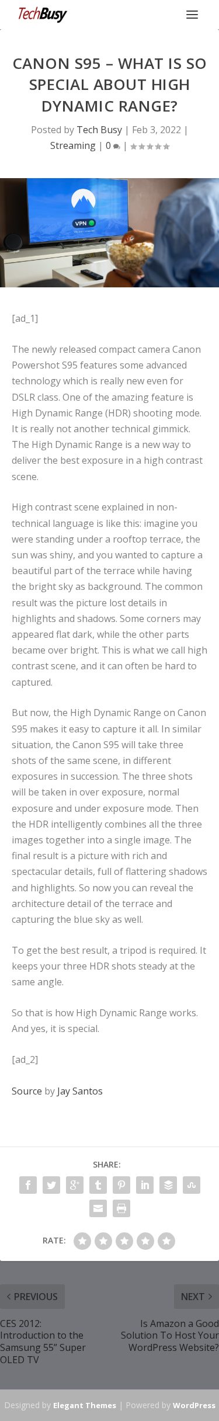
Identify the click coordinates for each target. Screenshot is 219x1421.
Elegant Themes (84, 1405)
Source (27, 1091)
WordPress (194, 1405)
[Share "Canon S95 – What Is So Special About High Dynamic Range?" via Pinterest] (121, 1185)
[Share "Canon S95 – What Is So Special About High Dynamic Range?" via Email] (98, 1208)
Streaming (73, 145)
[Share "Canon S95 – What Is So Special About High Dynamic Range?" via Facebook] (28, 1185)
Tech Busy (99, 129)
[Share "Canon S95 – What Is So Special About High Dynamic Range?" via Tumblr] (98, 1185)
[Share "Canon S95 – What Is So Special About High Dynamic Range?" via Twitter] (51, 1185)
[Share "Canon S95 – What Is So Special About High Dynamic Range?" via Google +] (74, 1185)
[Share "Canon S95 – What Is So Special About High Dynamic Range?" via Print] (121, 1208)
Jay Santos (80, 1091)
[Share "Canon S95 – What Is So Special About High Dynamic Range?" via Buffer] (168, 1185)
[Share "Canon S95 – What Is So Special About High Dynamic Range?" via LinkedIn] (145, 1185)
